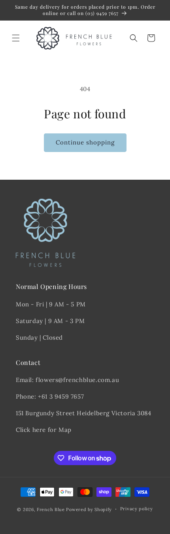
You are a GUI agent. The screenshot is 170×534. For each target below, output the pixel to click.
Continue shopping (85, 142)
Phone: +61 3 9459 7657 (50, 396)
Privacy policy (136, 508)
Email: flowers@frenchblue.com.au (67, 380)
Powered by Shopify (89, 509)
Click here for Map (44, 429)
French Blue (51, 509)
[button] (16, 38)
